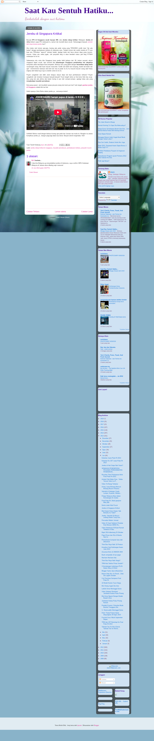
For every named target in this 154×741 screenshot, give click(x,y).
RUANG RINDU (105, 315)
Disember (105, 438)
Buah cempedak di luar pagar (111, 555)
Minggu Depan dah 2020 (108, 231)
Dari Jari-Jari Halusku (107, 347)
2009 (102, 656)
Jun (103, 455)
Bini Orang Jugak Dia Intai (110, 586)
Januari (104, 643)
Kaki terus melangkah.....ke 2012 (111, 376)
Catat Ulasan (33, 172)
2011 (102, 650)
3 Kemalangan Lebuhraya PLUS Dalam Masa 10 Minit (112, 567)
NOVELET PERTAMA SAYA (117, 317)
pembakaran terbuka (73, 148)
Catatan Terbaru (32, 212)
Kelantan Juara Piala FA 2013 (111, 458)
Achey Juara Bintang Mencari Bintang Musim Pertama (111, 487)
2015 (102, 430)
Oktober (105, 444)
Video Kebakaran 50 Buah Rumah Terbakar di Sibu (113, 528)
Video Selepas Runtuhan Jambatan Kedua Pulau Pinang (113, 592)
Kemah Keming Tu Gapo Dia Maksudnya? (112, 125)
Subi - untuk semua (106, 349)
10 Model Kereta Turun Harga (111, 583)
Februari (105, 641)
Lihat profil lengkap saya (106, 186)
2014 (102, 433)
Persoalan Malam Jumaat (110, 520)
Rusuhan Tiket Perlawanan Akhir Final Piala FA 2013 (112, 475)
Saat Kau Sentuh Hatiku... (69, 10)
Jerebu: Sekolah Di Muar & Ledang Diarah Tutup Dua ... (112, 516)
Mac (104, 638)
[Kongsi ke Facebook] (67, 145)
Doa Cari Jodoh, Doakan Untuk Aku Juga (111, 142)
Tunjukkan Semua (124, 329)
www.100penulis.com (114, 668)
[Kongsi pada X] (64, 145)
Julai (104, 452)
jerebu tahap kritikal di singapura (41, 148)
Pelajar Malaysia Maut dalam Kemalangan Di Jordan (111, 497)
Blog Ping (101, 704)
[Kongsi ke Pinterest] (69, 145)
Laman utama (60, 212)
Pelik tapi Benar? (103, 161)
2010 (102, 653)
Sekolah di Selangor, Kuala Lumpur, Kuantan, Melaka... (111, 492)
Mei (103, 632)
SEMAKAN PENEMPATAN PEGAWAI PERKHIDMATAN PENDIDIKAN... (112, 470)
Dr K (33, 160)
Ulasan (103, 683)
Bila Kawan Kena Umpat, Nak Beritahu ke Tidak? (111, 512)
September (106, 447)
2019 (102, 419)
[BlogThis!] (62, 145)
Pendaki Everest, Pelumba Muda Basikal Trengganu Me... (112, 606)
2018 (102, 421)
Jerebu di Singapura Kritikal (111, 508)
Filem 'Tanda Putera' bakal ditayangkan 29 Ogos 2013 (111, 614)
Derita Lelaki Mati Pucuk (110, 505)
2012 (102, 647)
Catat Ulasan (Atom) (62, 217)
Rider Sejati (104, 284)
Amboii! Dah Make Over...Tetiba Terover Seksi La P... (112, 480)
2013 (102, 436)
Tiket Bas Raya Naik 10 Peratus (112, 544)
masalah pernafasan (59, 148)
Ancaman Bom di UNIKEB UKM (112, 552)
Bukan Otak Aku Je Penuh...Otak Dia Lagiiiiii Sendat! (113, 574)
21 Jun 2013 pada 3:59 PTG (41, 168)
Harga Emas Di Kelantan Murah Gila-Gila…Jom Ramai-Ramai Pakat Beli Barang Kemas (113, 129)
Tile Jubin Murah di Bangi (106, 122)
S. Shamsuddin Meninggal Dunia (112, 610)
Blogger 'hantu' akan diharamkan (112, 571)
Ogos (104, 450)
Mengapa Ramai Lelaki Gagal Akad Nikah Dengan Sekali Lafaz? (111, 138)
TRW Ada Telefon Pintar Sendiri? (112, 563)
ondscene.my (105, 366)
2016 (102, 427)
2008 (102, 658)
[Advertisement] (59, 193)
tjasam (79, 725)
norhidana (104, 254)
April (104, 635)
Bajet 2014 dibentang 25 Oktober (112, 532)
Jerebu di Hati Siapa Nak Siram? (112, 465)
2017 (102, 424)
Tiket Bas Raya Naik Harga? (111, 560)
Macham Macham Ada (109, 558)
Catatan (103, 679)
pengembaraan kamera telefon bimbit (113, 300)
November (105, 441)
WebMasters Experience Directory (105, 691)
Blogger (96, 725)
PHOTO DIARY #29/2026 (117, 255)
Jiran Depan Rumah (104, 134)
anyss (112, 172)
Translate (114, 200)
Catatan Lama (87, 212)
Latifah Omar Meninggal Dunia (111, 589)
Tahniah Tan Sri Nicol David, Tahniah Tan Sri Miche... (111, 627)
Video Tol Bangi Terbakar (110, 484)
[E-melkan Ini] (60, 145)
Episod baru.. (104, 378)
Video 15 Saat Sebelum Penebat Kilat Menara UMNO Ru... (112, 524)
